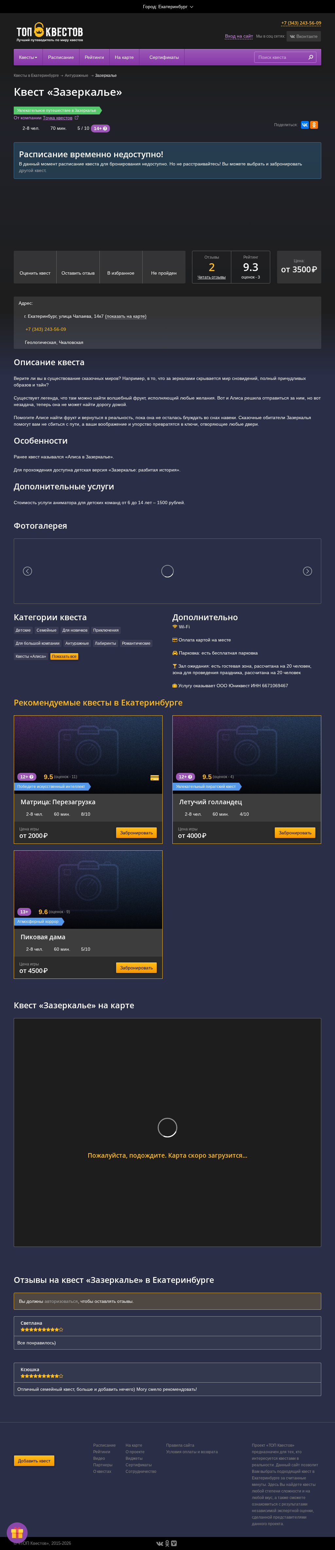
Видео (99, 1458)
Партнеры (103, 1465)
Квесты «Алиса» (31, 656)
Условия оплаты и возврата (192, 1452)
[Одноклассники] (314, 125)
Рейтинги (94, 57)
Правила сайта (180, 1445)
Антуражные (77, 75)
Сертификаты (163, 57)
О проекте (135, 1452)
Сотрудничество (141, 1471)
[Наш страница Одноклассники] (167, 1543)
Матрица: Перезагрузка (58, 802)
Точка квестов (57, 117)
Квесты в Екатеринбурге (36, 75)
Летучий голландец (210, 802)
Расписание (61, 57)
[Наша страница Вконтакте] (159, 1543)
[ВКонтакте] (305, 125)
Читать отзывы (212, 277)
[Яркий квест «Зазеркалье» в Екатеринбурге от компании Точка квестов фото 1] (167, 571)
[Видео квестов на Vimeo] (174, 1543)
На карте (124, 57)
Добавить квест (34, 1460)
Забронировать (136, 832)
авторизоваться (61, 1301)
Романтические (136, 643)
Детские (23, 630)
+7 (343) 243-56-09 (301, 23)
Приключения (106, 630)
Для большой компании (38, 643)
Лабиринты (105, 643)
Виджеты (134, 1458)
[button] (303, 36)
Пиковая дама (43, 937)
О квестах (102, 1471)
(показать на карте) (126, 316)
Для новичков (74, 630)
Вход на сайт (239, 36)
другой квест (32, 170)
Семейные (47, 630)
